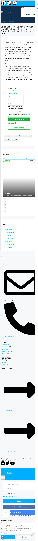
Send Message (19, 119)
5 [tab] (5, 210)
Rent (3, 360)
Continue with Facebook (19, 507)
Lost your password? (9, 496)
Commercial (8, 229)
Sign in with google (15, 512)
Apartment (10, 244)
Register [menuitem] (11, 21)
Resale (4, 362)
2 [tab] (5, 202)
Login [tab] (8, 470)
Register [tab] (9, 473)
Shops (9, 235)
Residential (8, 241)
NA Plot (9, 247)
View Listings (13, 93)
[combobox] (21, 112)
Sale (3, 364)
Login (19, 501)
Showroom (10, 238)
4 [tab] (5, 207)
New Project (30, 14)
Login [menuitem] (4, 21)
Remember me (10, 493)
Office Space (11, 232)
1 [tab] (5, 199)
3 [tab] (5, 205)
